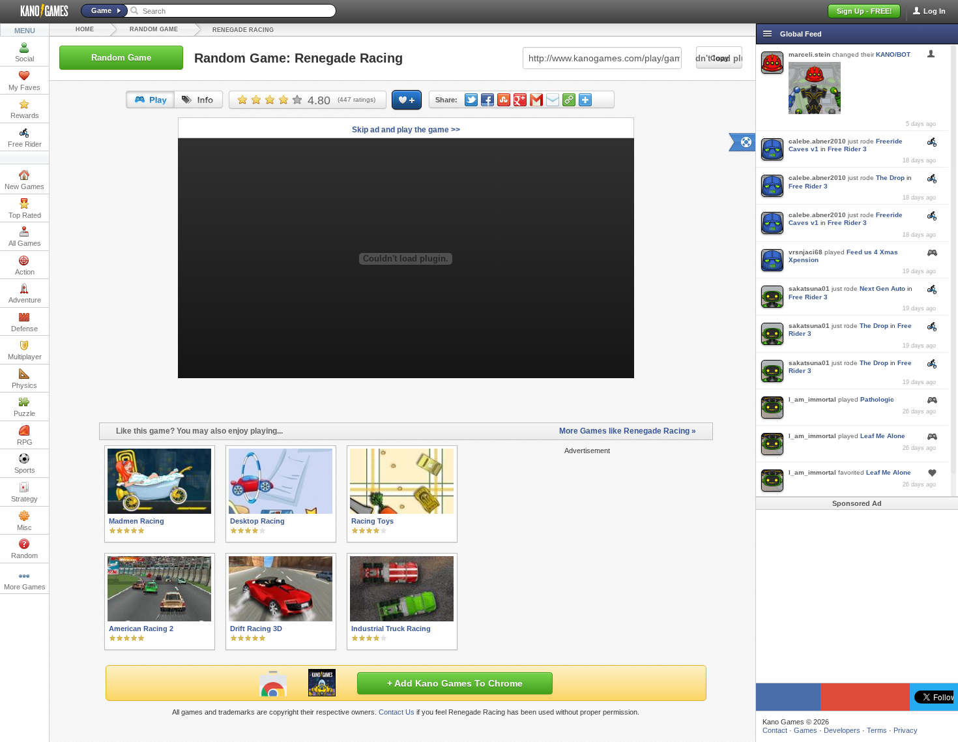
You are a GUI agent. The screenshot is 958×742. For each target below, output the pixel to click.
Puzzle (24, 413)
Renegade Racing (243, 30)
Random (24, 555)
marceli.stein (809, 54)
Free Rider (25, 144)
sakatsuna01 (809, 288)
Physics (24, 385)
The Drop (890, 177)
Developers (842, 730)
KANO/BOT (893, 54)
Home (85, 29)
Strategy (24, 499)
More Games (25, 587)
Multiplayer (25, 357)
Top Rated (24, 215)
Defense (24, 329)
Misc (24, 527)
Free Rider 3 (847, 149)
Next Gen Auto (882, 288)
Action (25, 272)
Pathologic (877, 399)
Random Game (154, 29)
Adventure (24, 300)
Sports (24, 470)
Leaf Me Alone (882, 435)
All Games (24, 243)
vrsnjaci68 (805, 252)
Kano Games (39, 11)
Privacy (905, 730)
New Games (24, 186)
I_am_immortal (812, 399)
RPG (25, 442)
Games (805, 730)
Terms (877, 730)
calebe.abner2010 (817, 141)
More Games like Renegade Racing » (627, 431)
